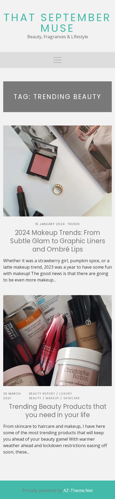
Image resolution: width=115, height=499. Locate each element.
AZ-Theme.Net (78, 490)
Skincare (71, 398)
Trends (73, 224)
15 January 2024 (50, 224)
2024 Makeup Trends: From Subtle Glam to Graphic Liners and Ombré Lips (57, 241)
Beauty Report (42, 393)
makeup (52, 398)
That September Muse (57, 22)
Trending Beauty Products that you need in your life (57, 410)
